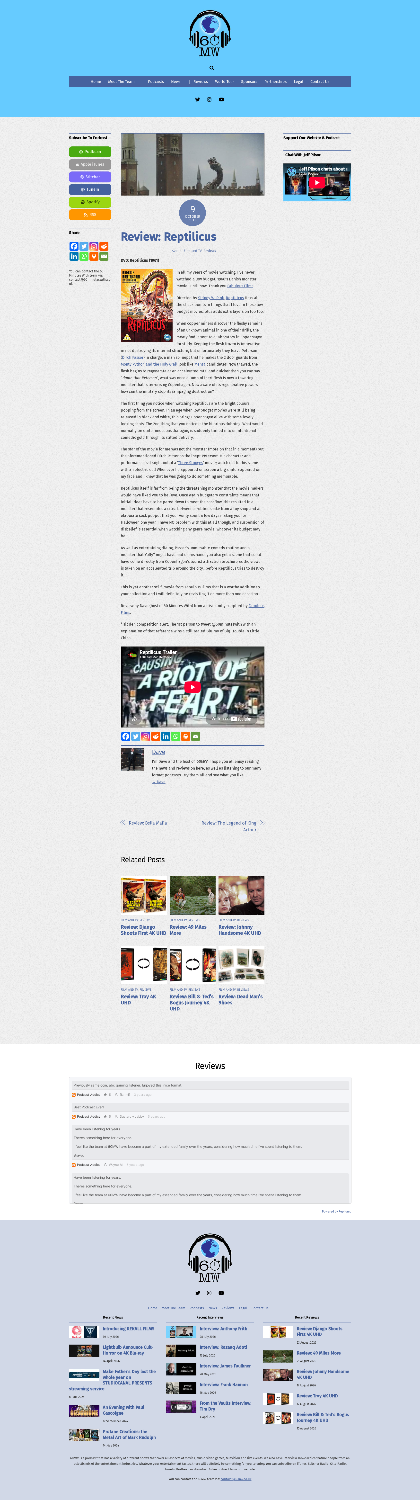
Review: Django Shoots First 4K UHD (143, 930)
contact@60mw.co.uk (236, 1479)
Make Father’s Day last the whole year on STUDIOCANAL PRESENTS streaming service (112, 1380)
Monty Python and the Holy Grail (149, 364)
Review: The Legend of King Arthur (228, 826)
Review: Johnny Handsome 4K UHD (240, 930)
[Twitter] (135, 736)
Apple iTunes (92, 164)
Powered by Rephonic (336, 1211)
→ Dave (159, 782)
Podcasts (155, 81)
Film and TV (192, 251)
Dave (173, 251)
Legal (298, 81)
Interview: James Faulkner (225, 1366)
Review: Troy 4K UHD (317, 1396)
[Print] (185, 736)
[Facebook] (125, 736)
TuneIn (93, 189)
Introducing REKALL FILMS (128, 1328)
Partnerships (275, 81)
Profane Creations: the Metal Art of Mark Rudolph (129, 1434)
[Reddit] (155, 736)
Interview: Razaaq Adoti (223, 1347)
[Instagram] (145, 736)
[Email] (195, 736)
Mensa (200, 364)
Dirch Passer (132, 357)
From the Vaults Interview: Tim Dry (225, 1406)
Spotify (93, 202)
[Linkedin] (165, 736)
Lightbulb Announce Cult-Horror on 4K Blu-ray (128, 1350)
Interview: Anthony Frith (223, 1328)
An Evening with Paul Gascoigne (123, 1410)
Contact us (319, 81)
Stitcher (93, 177)
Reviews (200, 81)
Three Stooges (190, 462)
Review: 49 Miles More (319, 1353)
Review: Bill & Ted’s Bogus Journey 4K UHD (192, 1003)
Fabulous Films (240, 286)
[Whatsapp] (175, 736)
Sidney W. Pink (211, 298)
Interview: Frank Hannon (224, 1384)
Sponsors (249, 81)
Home (96, 81)
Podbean (93, 151)
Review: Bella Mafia (148, 823)
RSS (92, 214)
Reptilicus (235, 298)
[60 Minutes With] (210, 56)
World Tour (224, 81)
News (175, 81)
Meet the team (121, 81)
